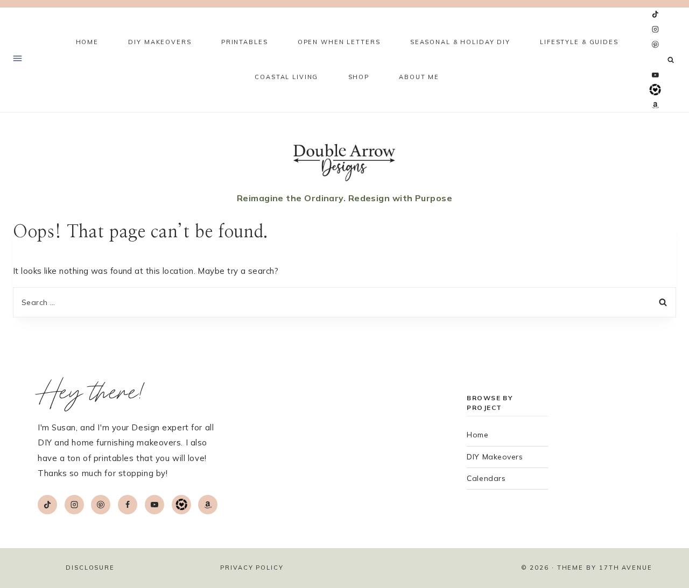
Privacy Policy (252, 567)
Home (87, 42)
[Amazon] (655, 105)
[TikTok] (655, 15)
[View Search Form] (671, 60)
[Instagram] (655, 30)
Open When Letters (339, 42)
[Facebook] (655, 60)
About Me (419, 77)
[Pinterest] (655, 45)
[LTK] (655, 90)
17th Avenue (625, 567)
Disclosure (90, 567)
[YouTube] (655, 75)
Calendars (486, 478)
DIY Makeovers (495, 457)
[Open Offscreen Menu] (17, 60)
